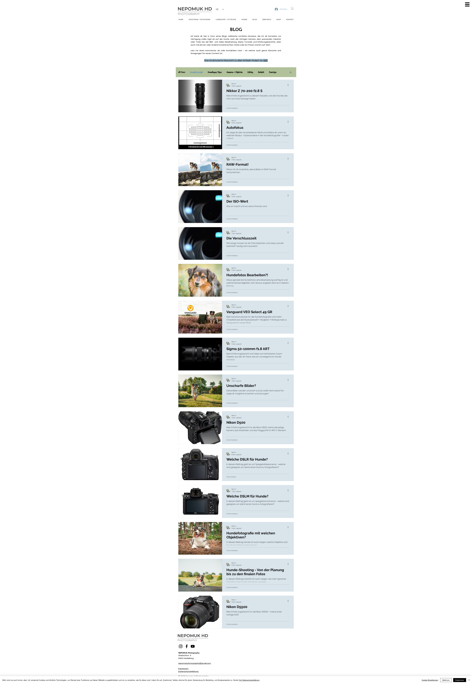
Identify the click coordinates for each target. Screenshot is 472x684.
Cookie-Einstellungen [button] (430, 680)
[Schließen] (469, 680)
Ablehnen (446, 680)
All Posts (181, 72)
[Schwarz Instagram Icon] (180, 646)
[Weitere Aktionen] (288, 84)
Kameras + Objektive (235, 72)
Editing (250, 72)
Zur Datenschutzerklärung (249, 680)
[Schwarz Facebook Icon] (186, 646)
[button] (467, 4)
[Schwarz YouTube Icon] (192, 646)
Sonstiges (272, 72)
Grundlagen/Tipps (215, 72)
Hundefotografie (196, 72)
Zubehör (261, 72)
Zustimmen (459, 680)
